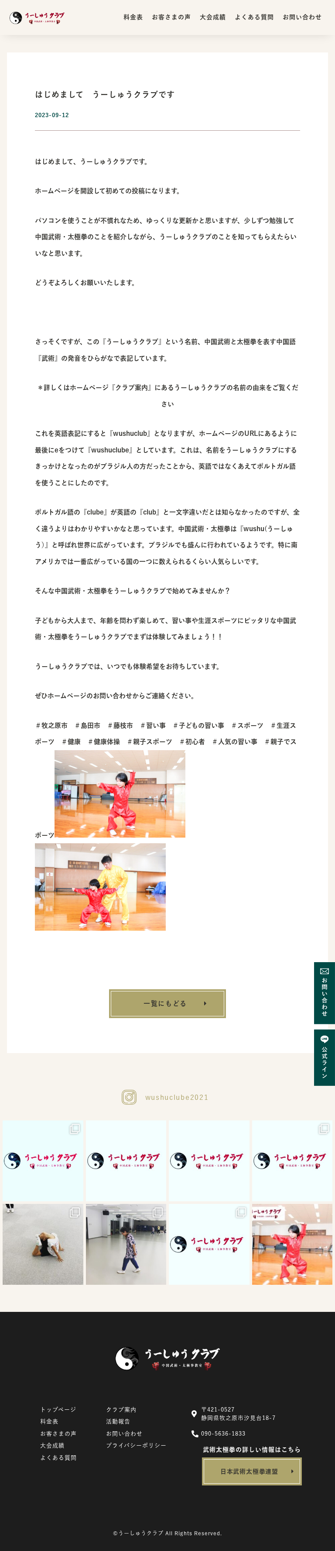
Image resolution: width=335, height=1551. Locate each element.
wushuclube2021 (177, 1097)
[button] (167, 1003)
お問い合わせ (302, 17)
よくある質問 (254, 17)
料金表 (133, 17)
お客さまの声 (171, 17)
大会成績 (213, 17)
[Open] (43, 1160)
